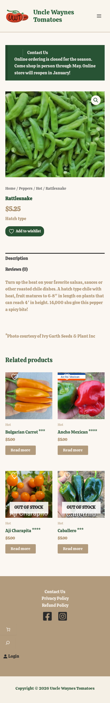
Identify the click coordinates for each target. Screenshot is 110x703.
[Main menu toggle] (99, 16)
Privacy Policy (55, 598)
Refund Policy (55, 605)
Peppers (26, 188)
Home (10, 188)
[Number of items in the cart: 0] (8, 629)
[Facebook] (47, 616)
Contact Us (37, 52)
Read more (20, 449)
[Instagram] (63, 616)
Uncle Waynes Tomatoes (53, 16)
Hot (39, 188)
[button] (96, 100)
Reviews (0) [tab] (16, 269)
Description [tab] (16, 258)
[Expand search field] (7, 643)
